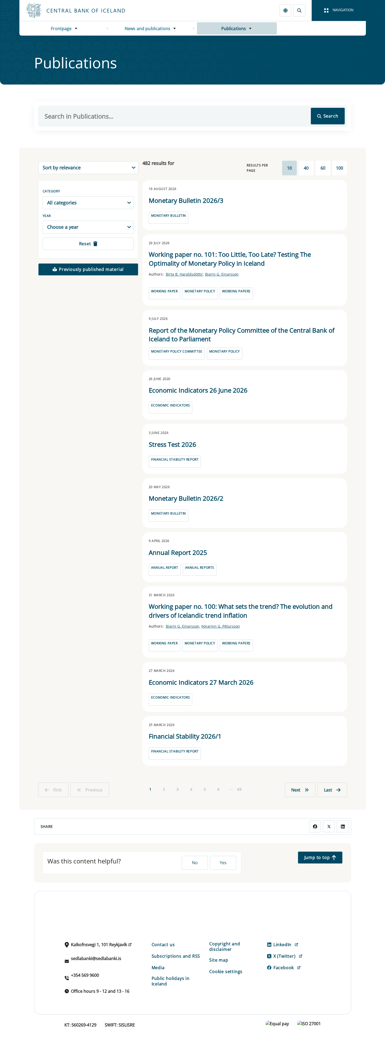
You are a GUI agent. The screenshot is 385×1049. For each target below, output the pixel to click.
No (195, 863)
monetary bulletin (168, 215)
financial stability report (175, 459)
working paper (164, 291)
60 (323, 168)
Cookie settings (226, 971)
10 (289, 168)
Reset (85, 244)
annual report (164, 567)
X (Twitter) (284, 956)
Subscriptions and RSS (176, 956)
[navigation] (339, 10)
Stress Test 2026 (172, 444)
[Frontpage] (85, 10)
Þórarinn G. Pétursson (220, 626)
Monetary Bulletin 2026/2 (186, 498)
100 (339, 168)
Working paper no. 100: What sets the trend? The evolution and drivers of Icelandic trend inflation (241, 611)
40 (306, 168)
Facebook (283, 967)
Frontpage (61, 28)
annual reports (199, 567)
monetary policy (200, 291)
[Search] (299, 10)
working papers (236, 291)
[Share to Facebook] (315, 826)
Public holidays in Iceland (171, 981)
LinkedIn (282, 944)
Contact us (163, 944)
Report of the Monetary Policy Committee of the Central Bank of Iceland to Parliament (241, 334)
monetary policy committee (176, 351)
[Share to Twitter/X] (329, 826)
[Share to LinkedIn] (343, 826)
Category (51, 191)
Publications (233, 28)
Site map (218, 960)
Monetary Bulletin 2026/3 (186, 200)
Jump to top (317, 857)
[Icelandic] (285, 10)
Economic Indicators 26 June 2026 (198, 390)
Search (330, 116)
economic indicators (170, 405)
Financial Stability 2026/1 (185, 736)
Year (47, 216)
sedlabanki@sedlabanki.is (96, 958)
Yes (223, 863)
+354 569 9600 (85, 975)
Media (158, 967)
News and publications (147, 28)
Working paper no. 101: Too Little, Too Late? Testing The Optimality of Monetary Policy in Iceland (230, 258)
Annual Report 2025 (178, 552)
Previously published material (91, 269)
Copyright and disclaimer (224, 946)
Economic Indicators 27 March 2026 (201, 682)
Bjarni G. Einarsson (222, 274)
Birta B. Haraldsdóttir (184, 274)
